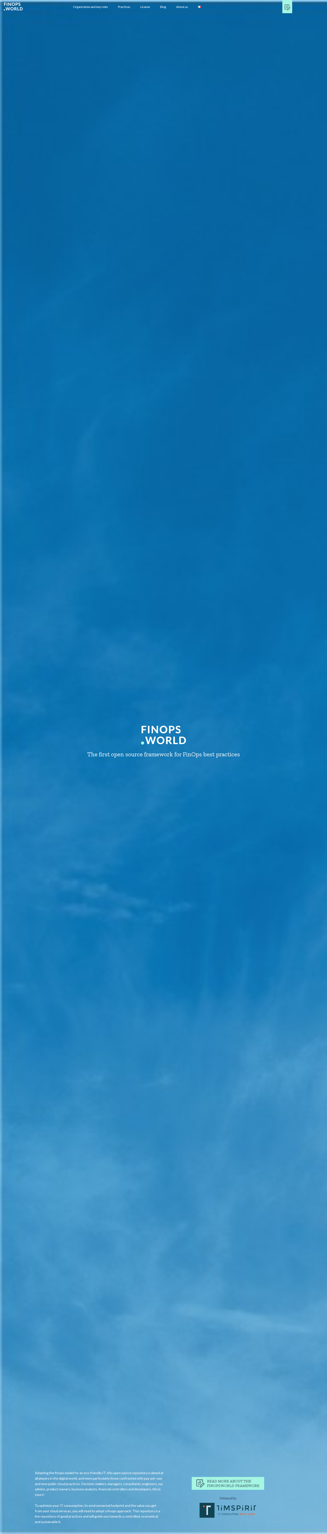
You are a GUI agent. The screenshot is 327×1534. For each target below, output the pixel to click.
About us (182, 7)
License (145, 7)
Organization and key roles (90, 7)
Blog (163, 7)
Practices (124, 7)
